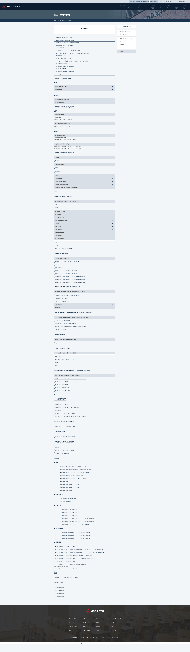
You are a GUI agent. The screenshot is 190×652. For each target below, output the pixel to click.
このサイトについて (125, 47)
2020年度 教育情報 (59, 593)
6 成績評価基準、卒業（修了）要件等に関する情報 (68, 50)
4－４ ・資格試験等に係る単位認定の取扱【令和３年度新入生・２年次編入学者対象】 (75, 555)
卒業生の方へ (146, 1)
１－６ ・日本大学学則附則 (61, 481)
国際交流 (98, 618)
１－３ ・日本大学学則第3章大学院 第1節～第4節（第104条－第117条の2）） (74, 472)
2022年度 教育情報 (59, 587)
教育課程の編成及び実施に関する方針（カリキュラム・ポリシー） (70, 261)
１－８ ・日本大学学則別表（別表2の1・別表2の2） (67, 487)
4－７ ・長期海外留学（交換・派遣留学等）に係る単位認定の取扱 (70, 564)
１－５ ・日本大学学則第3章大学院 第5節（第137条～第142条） (70, 478)
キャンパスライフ (73, 622)
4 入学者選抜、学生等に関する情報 (64, 45)
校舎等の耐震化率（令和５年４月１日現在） (65, 436)
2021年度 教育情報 (59, 590)
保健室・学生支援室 (60, 356)
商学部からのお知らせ (125, 31)
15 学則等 (59, 74)
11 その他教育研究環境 (61, 63)
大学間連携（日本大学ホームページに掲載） (65, 413)
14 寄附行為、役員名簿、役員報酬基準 (65, 71)
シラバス (57, 264)
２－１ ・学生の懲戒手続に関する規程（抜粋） (66, 498)
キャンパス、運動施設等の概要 (62, 320)
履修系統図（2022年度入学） (62, 384)
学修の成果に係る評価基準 (61, 298)
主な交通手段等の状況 (60, 329)
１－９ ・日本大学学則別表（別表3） (64, 490)
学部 (56, 204)
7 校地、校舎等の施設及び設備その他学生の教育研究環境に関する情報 (72, 53)
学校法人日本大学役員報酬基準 (62, 453)
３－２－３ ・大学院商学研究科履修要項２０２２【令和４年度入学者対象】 (73, 538)
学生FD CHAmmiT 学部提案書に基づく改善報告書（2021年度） (70, 276)
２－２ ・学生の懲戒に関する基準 (63, 501)
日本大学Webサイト (182, 1)
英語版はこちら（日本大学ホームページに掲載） (66, 577)
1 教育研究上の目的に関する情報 (64, 37)
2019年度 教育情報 (59, 596)
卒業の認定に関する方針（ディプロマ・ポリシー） (67, 295)
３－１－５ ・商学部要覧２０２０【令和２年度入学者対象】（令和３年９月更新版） (75, 521)
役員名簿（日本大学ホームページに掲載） (65, 450)
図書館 (97, 622)
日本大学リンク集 (84, 637)
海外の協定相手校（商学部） (62, 404)
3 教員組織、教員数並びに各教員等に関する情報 (67, 42)
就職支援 (57, 365)
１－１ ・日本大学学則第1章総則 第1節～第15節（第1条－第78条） (71, 466)
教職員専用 (74, 637)
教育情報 (122, 51)
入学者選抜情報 (73, 626)
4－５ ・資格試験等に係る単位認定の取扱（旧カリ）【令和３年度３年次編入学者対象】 (76, 558)
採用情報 (122, 44)
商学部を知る (72, 618)
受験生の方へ (132, 1)
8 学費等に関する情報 (61, 55)
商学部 (56, 167)
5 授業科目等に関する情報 (62, 48)
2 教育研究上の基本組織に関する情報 (65, 40)
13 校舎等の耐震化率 (61, 68)
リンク (121, 41)
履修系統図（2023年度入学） (62, 382)
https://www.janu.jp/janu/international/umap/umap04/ (66, 568)
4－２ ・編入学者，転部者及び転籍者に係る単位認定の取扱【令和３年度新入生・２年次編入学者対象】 (79, 549)
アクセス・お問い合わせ (164, 1)
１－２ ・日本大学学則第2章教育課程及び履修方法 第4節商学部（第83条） (73, 469)
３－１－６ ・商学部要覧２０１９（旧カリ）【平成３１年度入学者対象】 (72, 524)
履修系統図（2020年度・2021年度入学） (65, 387)
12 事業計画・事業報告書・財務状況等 (65, 66)
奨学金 (56, 362)
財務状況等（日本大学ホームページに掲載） (65, 426)
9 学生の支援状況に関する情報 (63, 58)
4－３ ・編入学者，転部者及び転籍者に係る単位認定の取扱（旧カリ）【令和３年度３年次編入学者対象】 (80, 552)
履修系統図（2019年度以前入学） (63, 390)
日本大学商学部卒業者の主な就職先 (63, 248)
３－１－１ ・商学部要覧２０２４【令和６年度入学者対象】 (69, 509)
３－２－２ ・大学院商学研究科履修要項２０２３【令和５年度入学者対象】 (73, 535)
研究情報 (98, 626)
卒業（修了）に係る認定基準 (62, 301)
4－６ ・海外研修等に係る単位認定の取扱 (65, 561)
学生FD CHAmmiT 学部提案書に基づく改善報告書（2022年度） (70, 279)
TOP (55, 20)
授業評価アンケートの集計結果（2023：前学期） (66, 270)
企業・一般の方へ (153, 1)
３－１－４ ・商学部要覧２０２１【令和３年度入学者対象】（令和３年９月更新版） (75, 518)
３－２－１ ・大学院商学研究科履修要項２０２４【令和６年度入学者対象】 (73, 532)
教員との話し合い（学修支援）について (64, 359)
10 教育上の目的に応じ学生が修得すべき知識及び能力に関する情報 (72, 61)
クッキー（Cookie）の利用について (110, 637)
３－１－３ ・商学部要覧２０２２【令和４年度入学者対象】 (69, 515)
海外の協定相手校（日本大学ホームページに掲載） (67, 407)
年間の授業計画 (59, 267)
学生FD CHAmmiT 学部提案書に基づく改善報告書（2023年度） (70, 282)
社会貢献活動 (58, 410)
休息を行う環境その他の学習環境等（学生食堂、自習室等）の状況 (70, 326)
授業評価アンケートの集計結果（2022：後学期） (66, 273)
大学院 (56, 207)
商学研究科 (57, 171)
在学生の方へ (139, 1)
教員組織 (57, 160)
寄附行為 (57, 447)
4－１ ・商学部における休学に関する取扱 (65, 546)
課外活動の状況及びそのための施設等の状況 (65, 323)
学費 (56, 343)
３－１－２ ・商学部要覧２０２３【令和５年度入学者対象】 (69, 512)
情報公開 (59, 20)
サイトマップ (123, 34)
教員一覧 (57, 191)
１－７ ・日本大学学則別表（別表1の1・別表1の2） (67, 484)
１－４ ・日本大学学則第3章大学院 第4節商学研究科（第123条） (71, 475)
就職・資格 (72, 630)
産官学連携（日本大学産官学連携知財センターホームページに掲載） (71, 416)
